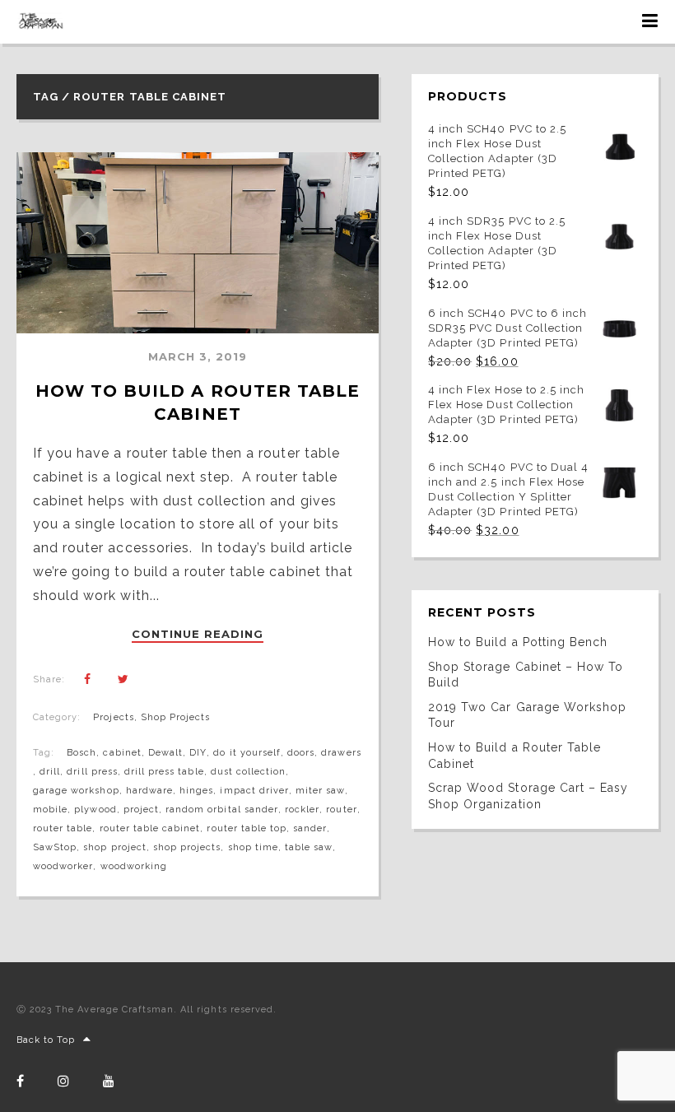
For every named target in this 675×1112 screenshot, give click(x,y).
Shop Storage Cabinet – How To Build (525, 675)
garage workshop (76, 790)
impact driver (254, 790)
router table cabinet (150, 828)
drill (50, 771)
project (141, 809)
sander (310, 828)
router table (62, 828)
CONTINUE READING (198, 634)
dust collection (248, 771)
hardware (149, 790)
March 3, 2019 (198, 356)
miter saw (320, 790)
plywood (95, 809)
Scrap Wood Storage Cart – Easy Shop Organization (528, 796)
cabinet (122, 752)
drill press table (164, 771)
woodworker (63, 866)
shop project (114, 847)
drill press (92, 771)
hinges (196, 790)
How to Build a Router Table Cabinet (514, 755)
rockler (302, 809)
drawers (341, 752)
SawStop (55, 847)
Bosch (81, 752)
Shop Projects (176, 717)
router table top (246, 828)
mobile (50, 809)
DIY (198, 752)
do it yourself (247, 752)
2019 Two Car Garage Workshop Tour (527, 715)
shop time (253, 847)
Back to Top (45, 1040)
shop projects (187, 847)
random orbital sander (221, 809)
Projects (113, 717)
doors (300, 752)
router (341, 809)
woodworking (133, 866)
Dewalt (165, 752)
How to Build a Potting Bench (518, 642)
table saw (309, 847)
